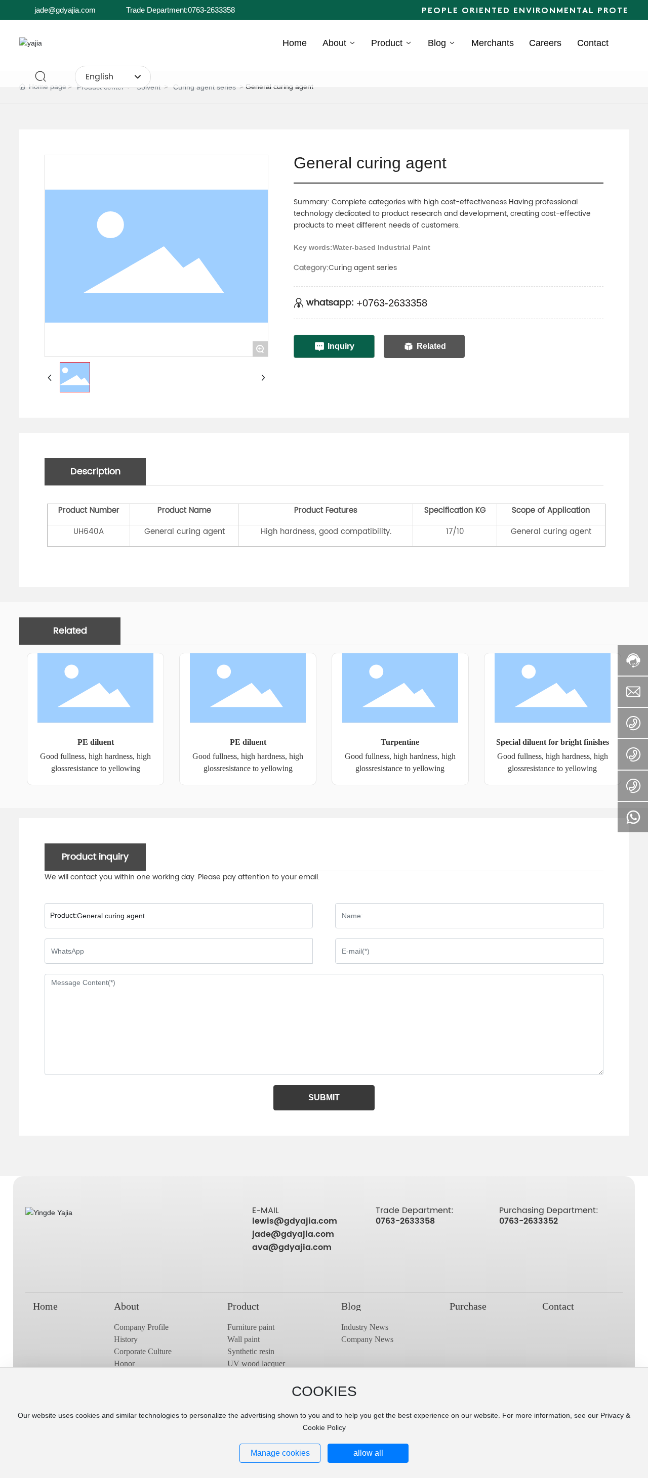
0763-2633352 (528, 1221)
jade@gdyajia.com (65, 10)
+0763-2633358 (391, 302)
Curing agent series (204, 87)
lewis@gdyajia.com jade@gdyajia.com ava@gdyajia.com (294, 1234)
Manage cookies (280, 1453)
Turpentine (400, 742)
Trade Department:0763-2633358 (180, 10)
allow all (368, 1453)
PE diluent (95, 742)
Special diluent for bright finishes (552, 742)
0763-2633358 (405, 1221)
